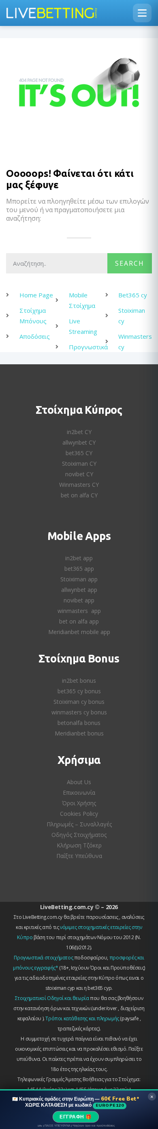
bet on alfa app (79, 621)
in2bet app (79, 558)
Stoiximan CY (79, 463)
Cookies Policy (79, 813)
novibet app (79, 600)
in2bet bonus (79, 680)
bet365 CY (79, 453)
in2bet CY (79, 432)
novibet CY (79, 474)
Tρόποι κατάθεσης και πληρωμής (82, 1018)
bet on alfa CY (79, 495)
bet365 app (79, 568)
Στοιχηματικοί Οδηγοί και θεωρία (52, 998)
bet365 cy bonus (79, 691)
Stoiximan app (79, 579)
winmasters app (79, 611)
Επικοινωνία (79, 792)
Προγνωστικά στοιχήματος (43, 957)
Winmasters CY (79, 484)
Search (129, 263)
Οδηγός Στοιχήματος (79, 835)
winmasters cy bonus (79, 712)
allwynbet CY (79, 442)
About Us (79, 782)
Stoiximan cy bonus (79, 701)
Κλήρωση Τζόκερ (79, 845)
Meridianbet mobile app (79, 632)
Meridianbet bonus (79, 733)
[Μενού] (142, 13)
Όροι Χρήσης (79, 803)
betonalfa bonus (79, 723)
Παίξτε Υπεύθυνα (79, 856)
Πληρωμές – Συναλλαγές (79, 824)
